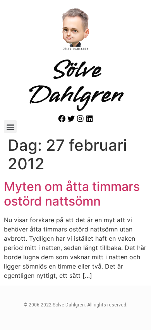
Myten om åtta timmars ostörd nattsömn (72, 194)
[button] (10, 126)
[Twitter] (71, 118)
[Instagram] (80, 118)
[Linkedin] (89, 118)
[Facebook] (61, 118)
